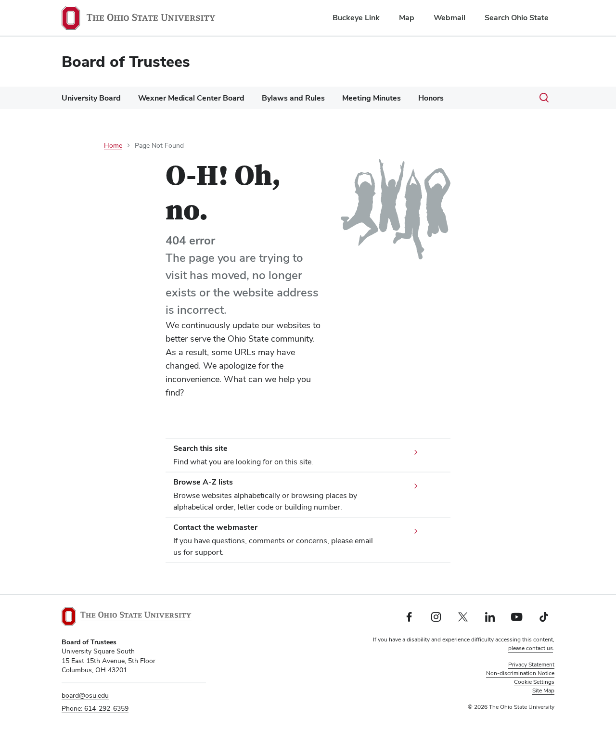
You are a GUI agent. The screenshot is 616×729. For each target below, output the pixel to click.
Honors (431, 98)
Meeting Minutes (371, 98)
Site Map (543, 690)
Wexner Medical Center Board (191, 98)
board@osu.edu (85, 695)
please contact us (530, 648)
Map (406, 18)
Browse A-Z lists (203, 482)
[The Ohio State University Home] (127, 616)
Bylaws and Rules (293, 98)
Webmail (449, 18)
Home (113, 145)
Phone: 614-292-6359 (95, 708)
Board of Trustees (126, 61)
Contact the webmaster (215, 527)
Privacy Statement (531, 664)
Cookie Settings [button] (534, 682)
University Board (91, 98)
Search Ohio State (517, 18)
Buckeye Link (356, 18)
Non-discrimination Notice (520, 673)
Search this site (200, 448)
